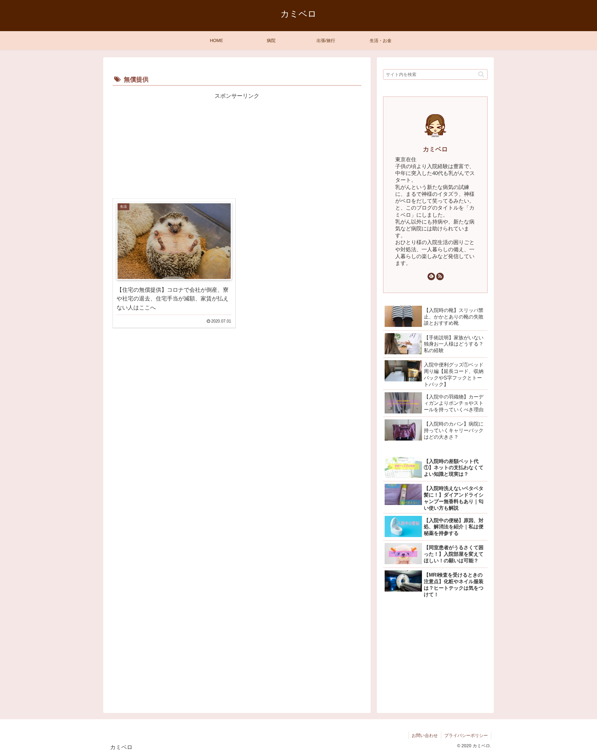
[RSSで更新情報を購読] (440, 276)
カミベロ (435, 149)
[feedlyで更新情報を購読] (431, 276)
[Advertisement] (237, 144)
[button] (481, 74)
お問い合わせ (425, 735)
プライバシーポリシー (466, 735)
